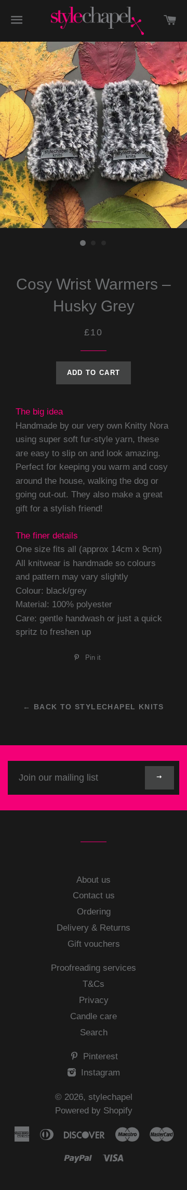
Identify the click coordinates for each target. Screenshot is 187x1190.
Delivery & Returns (93, 928)
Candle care (93, 1016)
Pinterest (99, 1056)
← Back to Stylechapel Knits (93, 707)
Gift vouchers (94, 944)
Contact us (94, 895)
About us (93, 880)
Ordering (94, 912)
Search (94, 1032)
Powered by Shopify (93, 1111)
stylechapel (110, 1097)
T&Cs (93, 984)
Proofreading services (93, 968)
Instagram (99, 1073)
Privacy (94, 1000)
